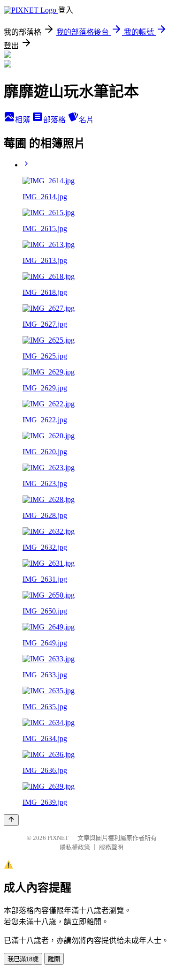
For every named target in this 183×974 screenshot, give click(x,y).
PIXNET (58, 837)
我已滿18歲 (23, 959)
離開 (54, 959)
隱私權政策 (75, 847)
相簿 (23, 120)
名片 (86, 120)
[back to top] (11, 820)
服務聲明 (111, 847)
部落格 (55, 120)
